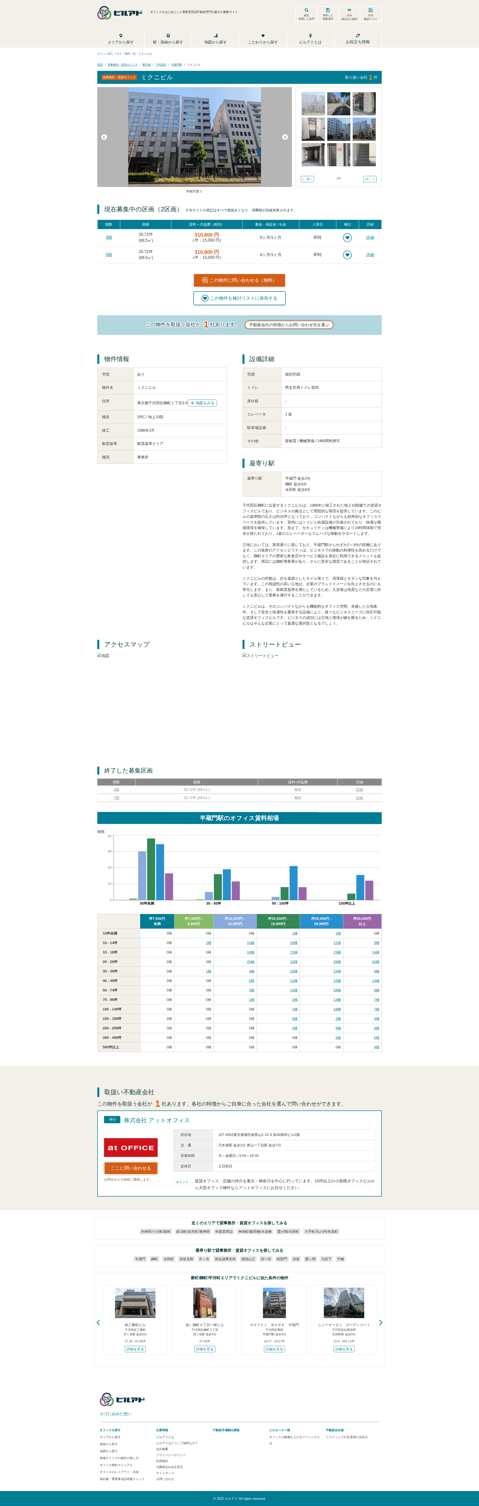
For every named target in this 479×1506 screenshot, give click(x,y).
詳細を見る (135, 1349)
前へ (309, 178)
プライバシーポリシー (171, 1455)
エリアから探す (110, 1437)
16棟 (250, 943)
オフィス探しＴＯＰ (109, 53)
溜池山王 (248, 1259)
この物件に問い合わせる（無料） (243, 280)
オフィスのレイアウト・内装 (119, 1472)
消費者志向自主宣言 (169, 1467)
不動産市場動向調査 (226, 1430)
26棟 (250, 962)
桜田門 (282, 1259)
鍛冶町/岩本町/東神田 (193, 1231)
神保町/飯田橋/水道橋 (255, 1231)
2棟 (208, 943)
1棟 (295, 933)
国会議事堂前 (225, 1259)
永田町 (168, 1259)
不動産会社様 (335, 1430)
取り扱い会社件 (361, 77)
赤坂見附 (186, 1259)
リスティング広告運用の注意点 (347, 1437)
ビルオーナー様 (279, 1430)
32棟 (294, 962)
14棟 (375, 952)
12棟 (294, 981)
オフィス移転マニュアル (116, 1465)
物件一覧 (130, 53)
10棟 (375, 962)
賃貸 (100, 64)
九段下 (326, 1259)
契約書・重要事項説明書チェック (122, 1479)
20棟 (294, 943)
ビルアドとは (165, 1437)
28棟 (337, 962)
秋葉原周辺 (224, 1231)
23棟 (294, 952)
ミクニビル (194, 64)
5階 (109, 255)
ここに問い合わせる (131, 1168)
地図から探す (109, 1451)
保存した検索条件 (328, 17)
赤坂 (296, 1259)
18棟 (250, 952)
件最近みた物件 (350, 16)
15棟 (337, 981)
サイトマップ (165, 1473)
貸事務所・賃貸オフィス (123, 64)
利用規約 (162, 1461)
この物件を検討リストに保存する (243, 298)
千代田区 (160, 64)
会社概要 (162, 1449)
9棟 (376, 943)
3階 (109, 237)
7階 (116, 798)
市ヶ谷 (204, 1259)
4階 (116, 790)
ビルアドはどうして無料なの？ (177, 1443)
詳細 (370, 237)
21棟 (337, 943)
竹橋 (340, 1259)
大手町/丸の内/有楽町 (321, 1231)
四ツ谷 (266, 1259)
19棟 (337, 952)
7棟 (376, 1000)
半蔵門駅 (176, 64)
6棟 (251, 981)
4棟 (251, 971)
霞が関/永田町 (288, 1231)
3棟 (251, 990)
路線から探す (109, 1444)
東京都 (146, 64)
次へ (368, 178)
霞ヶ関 (310, 1259)
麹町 (154, 1259)
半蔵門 (140, 1259)
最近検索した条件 (307, 17)
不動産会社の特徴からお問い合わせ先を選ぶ (289, 325)
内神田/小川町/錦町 (156, 1231)
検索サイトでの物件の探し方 (119, 1458)
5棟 (295, 1019)
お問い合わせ (165, 1479)
